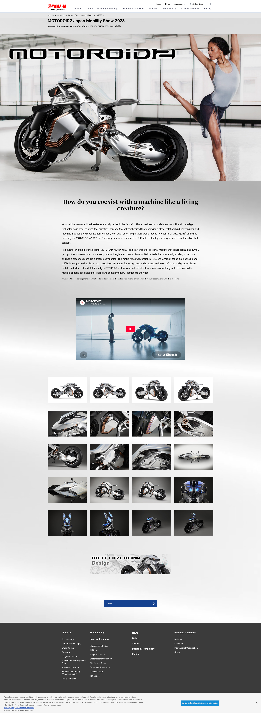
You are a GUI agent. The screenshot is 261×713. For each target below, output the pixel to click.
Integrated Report (97, 654)
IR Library (94, 650)
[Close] (257, 703)
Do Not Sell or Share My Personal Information (200, 703)
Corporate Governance (100, 667)
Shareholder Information (101, 659)
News (167, 4)
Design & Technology (143, 648)
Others (177, 652)
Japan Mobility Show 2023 (92, 15)
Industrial (178, 643)
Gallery (77, 8)
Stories (89, 8)
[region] (130, 703)
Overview (66, 652)
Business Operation (70, 667)
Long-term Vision (69, 656)
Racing (207, 8)
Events (77, 15)
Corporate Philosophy (71, 643)
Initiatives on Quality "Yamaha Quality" (71, 673)
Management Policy (99, 646)
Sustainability (169, 8)
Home (158, 4)
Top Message (68, 639)
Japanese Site (179, 4)
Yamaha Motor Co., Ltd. (56, 15)
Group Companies (70, 678)
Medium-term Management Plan (74, 661)
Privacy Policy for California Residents (19, 708)
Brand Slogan (68, 648)
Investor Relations (190, 8)
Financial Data (96, 671)
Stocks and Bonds (98, 663)
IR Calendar (95, 676)
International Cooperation (186, 648)
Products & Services (133, 8)
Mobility (178, 639)
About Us (153, 8)
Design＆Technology (108, 8)
